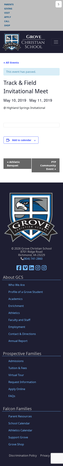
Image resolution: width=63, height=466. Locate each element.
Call (6, 21)
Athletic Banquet (13, 163)
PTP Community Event (48, 165)
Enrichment (16, 306)
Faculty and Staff (19, 320)
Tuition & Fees (17, 368)
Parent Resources (20, 416)
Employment (16, 327)
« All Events (11, 62)
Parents (9, 4)
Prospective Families (22, 353)
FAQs (11, 396)
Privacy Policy (49, 455)
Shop (7, 25)
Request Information (22, 382)
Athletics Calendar (20, 430)
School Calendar (19, 423)
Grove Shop (16, 444)
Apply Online (16, 389)
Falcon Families (17, 408)
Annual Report (17, 341)
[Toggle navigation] (56, 41)
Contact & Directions (22, 334)
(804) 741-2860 (33, 259)
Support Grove (18, 437)
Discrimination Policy (23, 455)
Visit (7, 12)
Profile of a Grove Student (25, 292)
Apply (7, 17)
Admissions (16, 361)
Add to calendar (21, 140)
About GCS (13, 277)
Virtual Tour (16, 375)
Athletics (14, 313)
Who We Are (16, 285)
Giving (8, 8)
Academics (15, 299)
